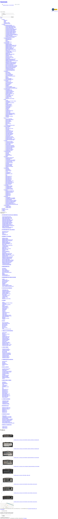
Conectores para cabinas (5, 350)
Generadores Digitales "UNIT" (6, 223)
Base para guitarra (4, 327)
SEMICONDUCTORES (6, 380)
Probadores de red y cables (6, 251)
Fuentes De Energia (7, 88)
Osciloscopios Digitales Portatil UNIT (7, 219)
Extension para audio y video (6, 345)
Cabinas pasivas (4, 313)
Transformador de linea (5, 290)
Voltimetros (3, 250)
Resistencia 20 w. (4, 411)
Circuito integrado (4, 385)
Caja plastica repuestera (5, 375)
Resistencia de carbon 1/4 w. (6, 407)
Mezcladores (4, 310)
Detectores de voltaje (5, 249)
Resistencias (5, 189)
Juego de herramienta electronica (7, 272)
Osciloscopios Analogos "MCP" (6, 221)
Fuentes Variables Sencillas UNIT (7, 217)
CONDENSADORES (6, 398)
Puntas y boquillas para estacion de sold (8, 286)
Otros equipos (4, 252)
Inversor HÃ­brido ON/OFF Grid (7, 422)
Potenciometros (4, 363)
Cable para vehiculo (5, 340)
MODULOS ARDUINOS (7, 424)
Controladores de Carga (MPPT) (7, 417)
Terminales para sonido (5, 357)
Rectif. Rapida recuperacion (6, 395)
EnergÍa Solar (6, 196)
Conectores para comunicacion (6, 353)
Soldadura (3, 283)
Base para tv (4, 326)
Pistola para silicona (5, 281)
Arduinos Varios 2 (4, 427)
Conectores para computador (6, 352)
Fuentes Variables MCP (5, 226)
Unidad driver (4, 303)
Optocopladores (4, 382)
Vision (5, 21)
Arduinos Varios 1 (4, 426)
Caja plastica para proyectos (6, 368)
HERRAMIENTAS (5, 266)
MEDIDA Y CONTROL (6, 236)
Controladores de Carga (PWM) (6, 416)
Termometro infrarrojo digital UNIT (7, 245)
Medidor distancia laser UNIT (6, 248)
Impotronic (3, 2)
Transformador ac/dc (5, 289)
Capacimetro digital (5, 246)
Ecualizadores (4, 311)
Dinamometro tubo (5, 232)
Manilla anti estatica (5, 274)
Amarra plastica (4, 370)
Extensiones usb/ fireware (6, 336)
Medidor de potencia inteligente (6, 262)
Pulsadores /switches (5, 364)
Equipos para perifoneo (5, 316)
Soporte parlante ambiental (6, 323)
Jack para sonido (4, 351)
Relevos (3, 365)
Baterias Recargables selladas (6, 298)
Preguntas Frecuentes (5, 209)
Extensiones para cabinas (5, 342)
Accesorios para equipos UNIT (6, 264)
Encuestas (3, 208)
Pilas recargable (4, 294)
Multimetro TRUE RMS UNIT (6, 254)
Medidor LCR (4, 247)
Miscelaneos (6, 156)
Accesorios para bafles (5, 307)
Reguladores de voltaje (5, 386)
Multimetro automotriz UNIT (6, 242)
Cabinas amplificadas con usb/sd (6, 315)
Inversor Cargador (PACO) (6, 421)
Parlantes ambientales (5, 306)
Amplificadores (4, 309)
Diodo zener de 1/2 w (5, 389)
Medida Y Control (6, 42)
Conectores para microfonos (6, 349)
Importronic (5, 20)
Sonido (5, 99)
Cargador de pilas (4, 296)
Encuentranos (2, 509)
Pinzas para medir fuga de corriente (7, 261)
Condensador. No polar (5, 403)
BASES (3, 320)
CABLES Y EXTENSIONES (7, 330)
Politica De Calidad (7, 22)
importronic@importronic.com (32, 508)
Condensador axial (5, 402)
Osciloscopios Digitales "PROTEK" (7, 222)
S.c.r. (3, 387)
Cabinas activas (4, 314)
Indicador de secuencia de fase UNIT (7, 256)
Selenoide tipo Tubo (5, 234)
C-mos (3, 384)
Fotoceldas (3, 362)
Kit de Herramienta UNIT (6, 275)
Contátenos (3, 210)
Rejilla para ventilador (5, 376)
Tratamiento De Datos (7, 23)
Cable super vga (4, 335)
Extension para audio (5, 343)
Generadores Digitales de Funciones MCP (8, 225)
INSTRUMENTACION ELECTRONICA (10, 214)
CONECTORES (5, 347)
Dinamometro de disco (5, 231)
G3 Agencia (25, 518)
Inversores (3, 297)
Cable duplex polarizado (5, 339)
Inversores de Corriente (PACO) (6, 420)
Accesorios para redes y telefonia (7, 371)
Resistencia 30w (4, 412)
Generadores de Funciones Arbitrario (7, 224)
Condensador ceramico (5, 400)
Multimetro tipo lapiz (5, 241)
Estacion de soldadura (5, 284)
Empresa (3, 19)
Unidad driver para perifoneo (6, 304)
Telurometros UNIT (5, 255)
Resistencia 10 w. (4, 410)
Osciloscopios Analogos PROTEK (7, 220)
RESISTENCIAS (5, 405)
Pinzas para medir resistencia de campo (7, 260)
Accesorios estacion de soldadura (7, 285)
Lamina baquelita (4, 361)
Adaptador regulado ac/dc (6, 292)
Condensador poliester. (5, 401)
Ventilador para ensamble (5, 377)
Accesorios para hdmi (5, 372)
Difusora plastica (4, 308)
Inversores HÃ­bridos (5, 418)
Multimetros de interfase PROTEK (7, 257)
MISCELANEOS (5, 366)
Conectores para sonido (5, 348)
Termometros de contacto (5, 263)
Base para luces (4, 325)
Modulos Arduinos (6, 205)
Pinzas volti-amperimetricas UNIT (7, 243)
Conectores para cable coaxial (6, 354)
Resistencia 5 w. (4, 409)
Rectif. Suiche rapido (5, 394)
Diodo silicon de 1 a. (5, 390)
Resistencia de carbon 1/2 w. (6, 408)
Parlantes (3, 305)
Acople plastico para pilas (6, 295)
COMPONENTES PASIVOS (7, 359)
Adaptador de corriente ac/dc (6, 291)
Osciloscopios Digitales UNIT (6, 216)
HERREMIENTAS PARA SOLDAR (9, 277)
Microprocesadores (5, 383)
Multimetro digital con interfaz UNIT (7, 239)
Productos (3, 24)
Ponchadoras (4, 268)
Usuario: (3, 13)
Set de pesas (4, 233)
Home (1, 17)
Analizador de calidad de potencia (7, 258)
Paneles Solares (4, 415)
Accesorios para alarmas (5, 373)
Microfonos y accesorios (5, 318)
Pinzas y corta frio (4, 269)
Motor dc (3, 378)
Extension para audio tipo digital (6, 344)
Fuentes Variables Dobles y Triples (7, 218)
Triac (3, 388)
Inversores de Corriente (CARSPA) (7, 419)
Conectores (5, 140)
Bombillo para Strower (5, 369)
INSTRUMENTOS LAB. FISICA (8, 229)
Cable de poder (4, 341)
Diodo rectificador (4, 393)
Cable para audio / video (5, 337)
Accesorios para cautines (5, 280)
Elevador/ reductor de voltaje (6, 293)
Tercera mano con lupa (5, 271)
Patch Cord (3, 333)
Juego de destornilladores (5, 270)
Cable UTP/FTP (4, 332)
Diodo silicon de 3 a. (5, 391)
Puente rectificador (5, 397)
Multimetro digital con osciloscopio (7, 240)
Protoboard (3, 374)
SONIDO (4, 300)
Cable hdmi (3, 334)
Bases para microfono (5, 322)
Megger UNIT (4, 244)
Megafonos (3, 317)
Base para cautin (4, 282)
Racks (3, 328)
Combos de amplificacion (5, 312)
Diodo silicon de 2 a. (5, 392)
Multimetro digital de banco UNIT (7, 253)
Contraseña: (4, 14)
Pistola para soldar (4, 279)
